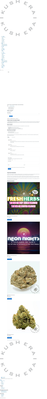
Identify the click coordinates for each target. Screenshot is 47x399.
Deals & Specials (3, 53)
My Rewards (3, 66)
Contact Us (3, 48)
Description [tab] (8, 118)
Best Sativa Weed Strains (4, 44)
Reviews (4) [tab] (17, 118)
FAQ (2, 63)
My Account (2, 49)
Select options (9, 219)
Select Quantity (8, 112)
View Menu (2, 36)
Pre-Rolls (3, 56)
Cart (1, 50)
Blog (1, 43)
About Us (2, 46)
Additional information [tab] (12, 118)
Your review (9, 161)
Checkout (3, 51)
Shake (2, 58)
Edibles (2, 38)
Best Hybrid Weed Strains (4, 45)
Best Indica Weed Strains (4, 61)
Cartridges (3, 40)
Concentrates (3, 39)
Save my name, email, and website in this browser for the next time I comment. (16, 167)
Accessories (3, 41)
